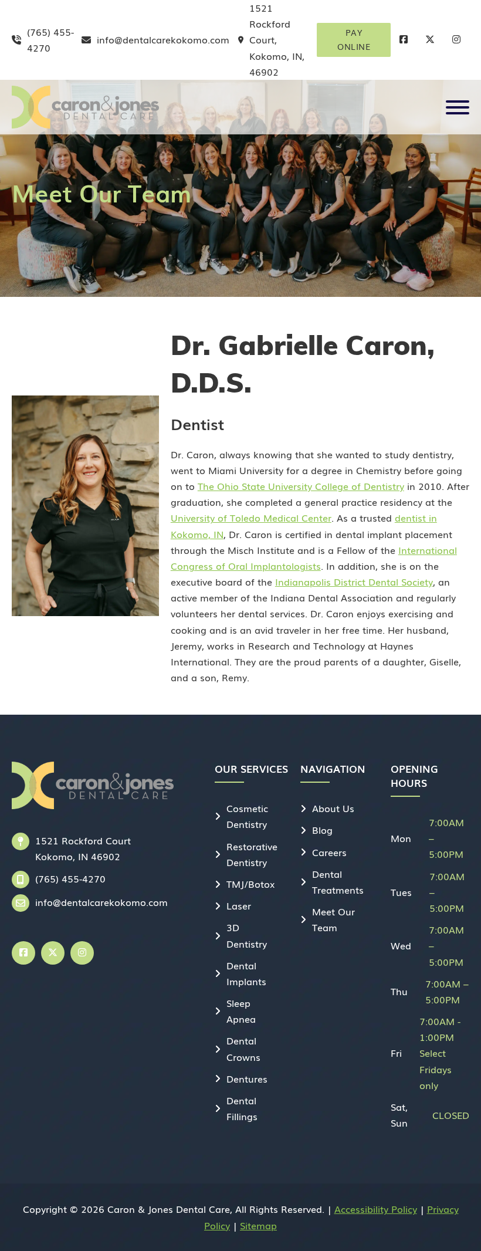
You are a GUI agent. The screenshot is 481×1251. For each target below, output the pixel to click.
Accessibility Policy (375, 1209)
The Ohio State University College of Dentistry (301, 486)
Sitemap (258, 1225)
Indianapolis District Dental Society (354, 581)
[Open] (457, 107)
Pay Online (353, 39)
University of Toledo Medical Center (251, 517)
